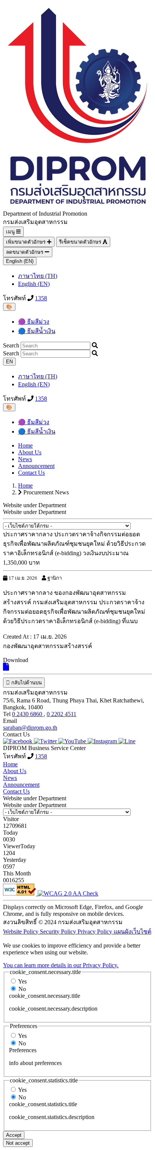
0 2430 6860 (28, 714)
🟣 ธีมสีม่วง (33, 321)
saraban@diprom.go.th (30, 727)
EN (9, 361)
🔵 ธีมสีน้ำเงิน (36, 331)
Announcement (36, 466)
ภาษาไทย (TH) (37, 276)
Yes (22, 981)
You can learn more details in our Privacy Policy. (61, 965)
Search (11, 345)
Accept (13, 1135)
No (22, 989)
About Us (29, 452)
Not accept (18, 1143)
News (25, 459)
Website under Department (34, 512)
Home (25, 445)
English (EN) (19, 261)
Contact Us (31, 472)
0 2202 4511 (61, 714)
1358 (41, 298)
